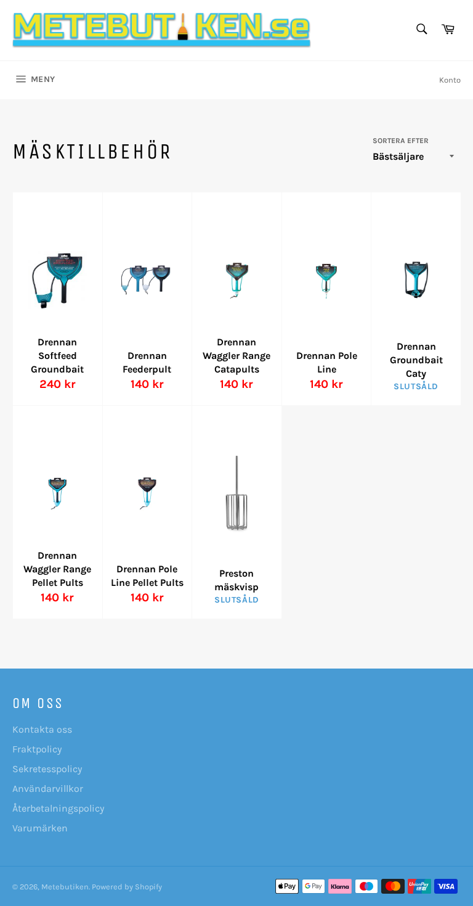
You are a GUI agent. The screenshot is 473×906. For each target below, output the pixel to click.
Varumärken (40, 828)
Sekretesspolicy (47, 769)
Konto (450, 79)
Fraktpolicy (37, 749)
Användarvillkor (47, 788)
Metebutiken (65, 886)
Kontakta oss (42, 729)
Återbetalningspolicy (58, 808)
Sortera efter (401, 140)
